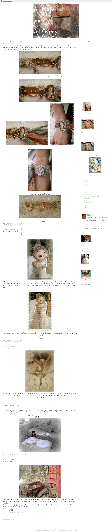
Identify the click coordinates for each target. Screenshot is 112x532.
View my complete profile (89, 224)
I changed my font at (58, 530)
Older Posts (74, 516)
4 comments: (26, 401)
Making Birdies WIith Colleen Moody (10, 231)
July (85, 182)
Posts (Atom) (11, 519)
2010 (84, 205)
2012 (84, 179)
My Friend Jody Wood (7, 461)
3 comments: (26, 512)
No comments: (26, 454)
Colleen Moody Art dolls (15, 341)
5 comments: (26, 223)
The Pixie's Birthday (7, 43)
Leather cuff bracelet (14, 224)
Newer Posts (5, 516)
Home (40, 516)
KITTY (4, 408)
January (86, 192)
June (85, 184)
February (86, 190)
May (85, 186)
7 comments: (26, 340)
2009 (84, 207)
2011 (84, 181)
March (85, 188)
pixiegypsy (91, 214)
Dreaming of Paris (6, 348)
